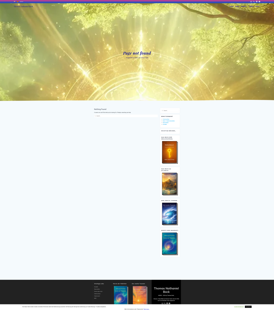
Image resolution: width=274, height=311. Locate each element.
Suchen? (21, 1)
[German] (18, 1)
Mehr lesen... (147, 309)
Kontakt (165, 124)
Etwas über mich (98, 291)
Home (231, 6)
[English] (15, 1)
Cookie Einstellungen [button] (239, 306)
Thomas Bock (23, 6)
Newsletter (166, 122)
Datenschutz (97, 293)
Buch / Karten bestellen (169, 121)
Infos (257, 6)
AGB (95, 298)
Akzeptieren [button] (248, 306)
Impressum (97, 296)
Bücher (243, 6)
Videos (251, 6)
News (237, 6)
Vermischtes (166, 119)
